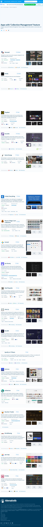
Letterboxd (17, 384)
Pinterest (11, 170)
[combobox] (30, 1)
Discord (30, 509)
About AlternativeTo (4, 517)
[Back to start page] (1, 1)
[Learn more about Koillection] (2, 390)
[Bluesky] (6, 523)
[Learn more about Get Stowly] (2, 263)
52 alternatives (24, 88)
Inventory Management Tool (13, 275)
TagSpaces (11, 214)
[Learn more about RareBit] (2, 331)
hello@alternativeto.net (22, 509)
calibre (11, 303)
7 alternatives (25, 257)
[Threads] (8, 523)
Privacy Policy (3, 515)
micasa (17, 214)
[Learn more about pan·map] (2, 455)
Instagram (13, 510)
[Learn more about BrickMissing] (2, 433)
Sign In (39, 1)
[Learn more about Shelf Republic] (2, 288)
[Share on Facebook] (2, 30)
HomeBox (11, 281)
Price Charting (12, 324)
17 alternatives (19, 346)
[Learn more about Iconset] (2, 242)
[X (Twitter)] (3, 523)
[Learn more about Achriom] (2, 369)
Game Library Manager (13, 121)
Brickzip (11, 448)
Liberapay (2, 511)
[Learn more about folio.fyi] (2, 309)
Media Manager (14, 205)
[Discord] (1, 523)
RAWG (11, 127)
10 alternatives (23, 384)
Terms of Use (3, 514)
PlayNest (16, 491)
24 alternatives (22, 127)
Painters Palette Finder (14, 469)
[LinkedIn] (12, 523)
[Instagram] (10, 523)
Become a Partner (4, 519)
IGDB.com (17, 88)
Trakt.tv (11, 384)
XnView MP (18, 67)
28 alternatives (23, 491)
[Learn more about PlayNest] (2, 112)
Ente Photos (12, 67)
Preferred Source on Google (5, 520)
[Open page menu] (42, 1)
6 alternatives (24, 448)
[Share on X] (4, 30)
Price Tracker (12, 318)
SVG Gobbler (12, 257)
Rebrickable (18, 448)
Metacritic (11, 88)
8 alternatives (22, 281)
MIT (8, 230)
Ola (7, 505)
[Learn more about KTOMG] (2, 476)
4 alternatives (22, 170)
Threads (9, 510)
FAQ (1, 512)
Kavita (15, 303)
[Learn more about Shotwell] (2, 52)
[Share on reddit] (6, 30)
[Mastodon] (4, 523)
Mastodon (3, 510)
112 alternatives (25, 67)
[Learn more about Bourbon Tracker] (2, 412)
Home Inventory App (5, 275)
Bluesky (6, 510)
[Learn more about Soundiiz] (2, 134)
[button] (34, 56)
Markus (11, 505)
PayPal (6, 511)
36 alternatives (23, 214)
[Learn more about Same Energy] (2, 155)
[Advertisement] (21, 15)
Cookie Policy (3, 516)
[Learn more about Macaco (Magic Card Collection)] (2, 221)
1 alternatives (6, 427)
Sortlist (16, 170)
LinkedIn (17, 510)
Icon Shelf (18, 257)
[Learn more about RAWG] (2, 73)
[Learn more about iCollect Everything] (2, 196)
